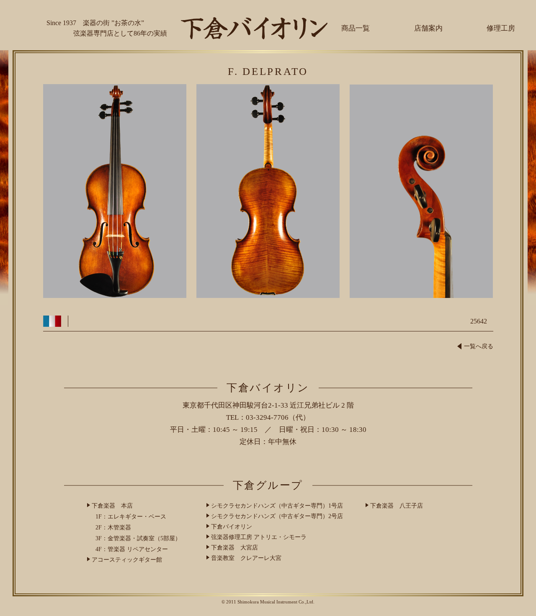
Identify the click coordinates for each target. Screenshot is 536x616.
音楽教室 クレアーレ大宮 (246, 558)
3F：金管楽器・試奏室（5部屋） (138, 538)
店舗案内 (428, 28)
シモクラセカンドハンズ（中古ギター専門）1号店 (277, 506)
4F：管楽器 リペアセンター (131, 549)
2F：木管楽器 (113, 527)
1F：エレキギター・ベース (130, 516)
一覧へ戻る (478, 346)
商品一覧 (355, 28)
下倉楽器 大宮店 (234, 547)
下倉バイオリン (231, 527)
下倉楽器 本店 (112, 506)
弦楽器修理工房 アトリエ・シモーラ (259, 537)
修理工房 (501, 28)
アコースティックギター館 (127, 560)
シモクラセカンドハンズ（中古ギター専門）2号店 (277, 516)
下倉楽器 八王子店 (396, 506)
